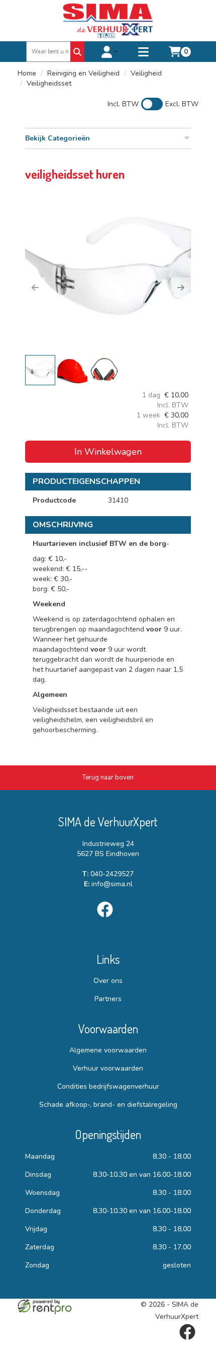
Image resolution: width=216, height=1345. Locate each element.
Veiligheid (146, 73)
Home (27, 73)
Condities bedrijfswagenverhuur (108, 1086)
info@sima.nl (108, 884)
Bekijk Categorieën (57, 138)
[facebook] (108, 919)
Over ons (108, 980)
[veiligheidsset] (108, 270)
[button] (35, 287)
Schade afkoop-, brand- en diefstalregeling (108, 1104)
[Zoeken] (77, 51)
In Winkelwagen (108, 452)
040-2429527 (108, 874)
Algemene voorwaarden (108, 1050)
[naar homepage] (108, 20)
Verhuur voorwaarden (108, 1068)
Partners (108, 999)
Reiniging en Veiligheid (83, 73)
